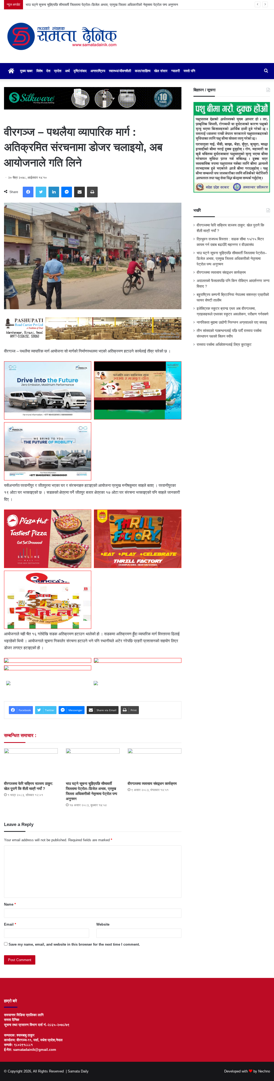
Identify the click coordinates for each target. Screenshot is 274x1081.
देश (48, 71)
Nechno (264, 1071)
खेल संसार (161, 71)
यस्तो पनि (189, 71)
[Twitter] (41, 192)
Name (10, 904)
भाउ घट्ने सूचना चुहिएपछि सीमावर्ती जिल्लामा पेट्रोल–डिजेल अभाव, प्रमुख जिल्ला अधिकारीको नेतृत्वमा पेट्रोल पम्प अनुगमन (232, 258)
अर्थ (67, 71)
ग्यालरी (175, 71)
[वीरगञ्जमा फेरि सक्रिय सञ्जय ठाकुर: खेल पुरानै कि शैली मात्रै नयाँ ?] (31, 763)
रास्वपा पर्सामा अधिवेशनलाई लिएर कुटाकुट (224, 345)
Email (10, 924)
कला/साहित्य (142, 71)
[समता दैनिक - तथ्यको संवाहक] (62, 36)
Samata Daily (78, 1071)
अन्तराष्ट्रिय (97, 71)
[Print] (92, 192)
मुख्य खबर (26, 71)
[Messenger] (66, 192)
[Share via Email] (79, 192)
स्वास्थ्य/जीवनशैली (120, 71)
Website (102, 924)
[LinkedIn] (53, 192)
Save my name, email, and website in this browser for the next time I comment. (74, 944)
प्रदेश (57, 71)
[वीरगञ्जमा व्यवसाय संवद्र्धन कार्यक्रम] (154, 763)
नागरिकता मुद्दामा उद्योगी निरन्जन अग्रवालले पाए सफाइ (232, 322)
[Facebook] (28, 192)
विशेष (39, 71)
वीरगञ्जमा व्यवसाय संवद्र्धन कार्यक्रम (49, 5)
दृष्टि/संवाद (80, 71)
